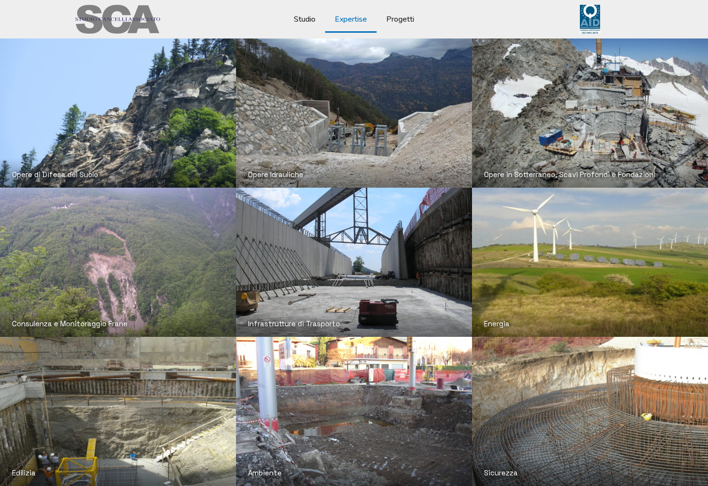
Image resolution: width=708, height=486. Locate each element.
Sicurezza (501, 472)
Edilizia (24, 472)
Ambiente (265, 472)
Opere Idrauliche (275, 174)
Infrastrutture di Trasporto (294, 323)
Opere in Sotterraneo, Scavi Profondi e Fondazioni (570, 174)
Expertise (351, 19)
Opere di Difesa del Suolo (55, 174)
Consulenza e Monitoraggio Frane (70, 323)
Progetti (400, 19)
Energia (497, 323)
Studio (304, 19)
